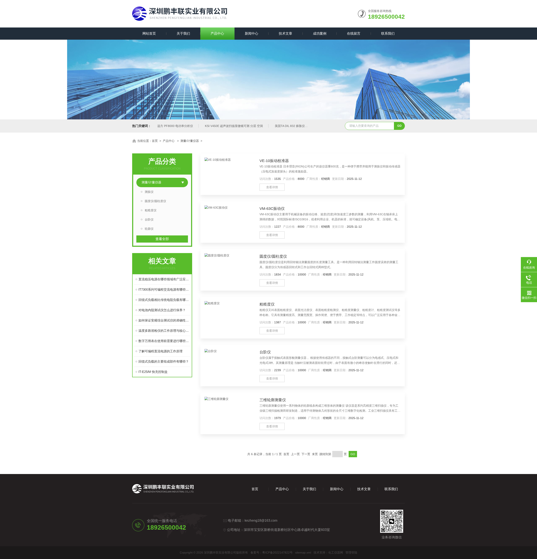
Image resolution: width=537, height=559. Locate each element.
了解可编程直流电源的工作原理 (160, 351)
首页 (155, 140)
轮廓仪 (149, 228)
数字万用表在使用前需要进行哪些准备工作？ (164, 341)
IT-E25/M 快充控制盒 (153, 372)
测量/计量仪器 (189, 140)
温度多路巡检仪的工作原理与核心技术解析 (164, 330)
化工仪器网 (335, 552)
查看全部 (162, 239)
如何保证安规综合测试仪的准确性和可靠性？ (164, 320)
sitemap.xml (303, 552)
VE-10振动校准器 (274, 161)
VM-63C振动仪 (272, 208)
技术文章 (285, 33)
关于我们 (183, 33)
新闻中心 (251, 33)
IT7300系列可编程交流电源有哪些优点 (164, 289)
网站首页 (149, 33)
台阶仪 (149, 219)
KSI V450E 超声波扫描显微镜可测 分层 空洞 (234, 126)
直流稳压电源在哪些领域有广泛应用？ (164, 279)
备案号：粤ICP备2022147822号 (271, 552)
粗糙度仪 (150, 210)
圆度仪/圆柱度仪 (155, 201)
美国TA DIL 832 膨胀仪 (290, 126)
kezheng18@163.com (261, 520)
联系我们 (388, 33)
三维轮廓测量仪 (272, 400)
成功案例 (319, 33)
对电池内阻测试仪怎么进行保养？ (162, 310)
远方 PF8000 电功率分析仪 (175, 126)
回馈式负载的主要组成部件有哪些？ (163, 361)
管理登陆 (351, 552)
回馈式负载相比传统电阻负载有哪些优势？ (164, 300)
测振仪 (149, 191)
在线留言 (353, 33)
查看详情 (272, 187)
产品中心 (217, 33)
